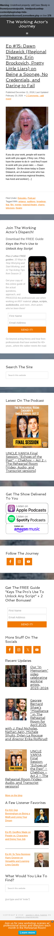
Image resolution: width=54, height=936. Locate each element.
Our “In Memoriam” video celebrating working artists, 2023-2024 (39, 677)
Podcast (31, 198)
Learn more (27, 932)
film (12, 204)
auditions (31, 201)
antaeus (22, 201)
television (10, 208)
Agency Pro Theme (36, 915)
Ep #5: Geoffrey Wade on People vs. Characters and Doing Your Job (18, 835)
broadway (41, 201)
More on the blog (13, 795)
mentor (18, 204)
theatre (19, 208)
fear (7, 204)
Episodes (22, 198)
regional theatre (29, 204)
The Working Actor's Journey (27, 23)
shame (41, 204)
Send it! (27, 329)
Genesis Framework (27, 917)
